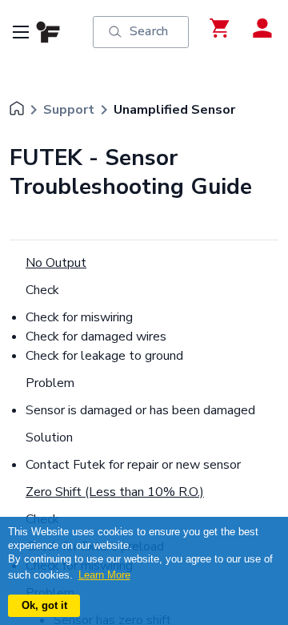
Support (68, 110)
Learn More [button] (104, 575)
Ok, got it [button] (44, 605)
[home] (17, 109)
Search (149, 31)
